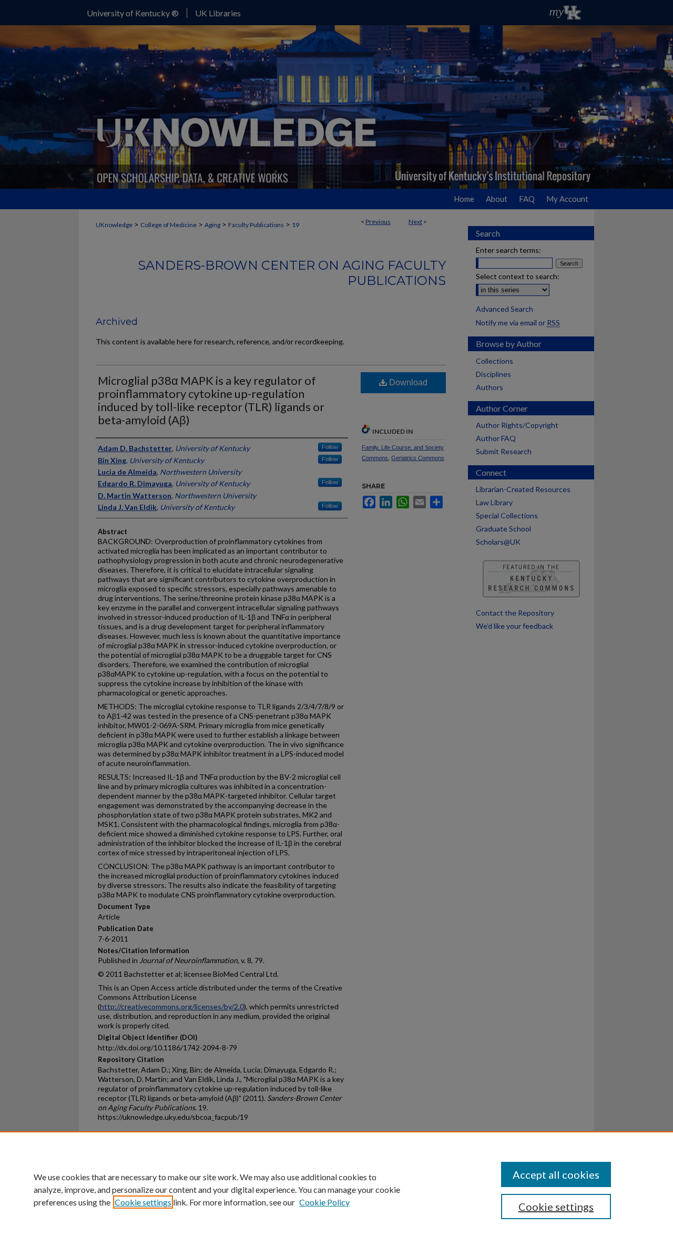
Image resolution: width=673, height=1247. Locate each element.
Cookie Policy (324, 1202)
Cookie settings (143, 1202)
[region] (336, 1189)
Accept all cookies (556, 1174)
